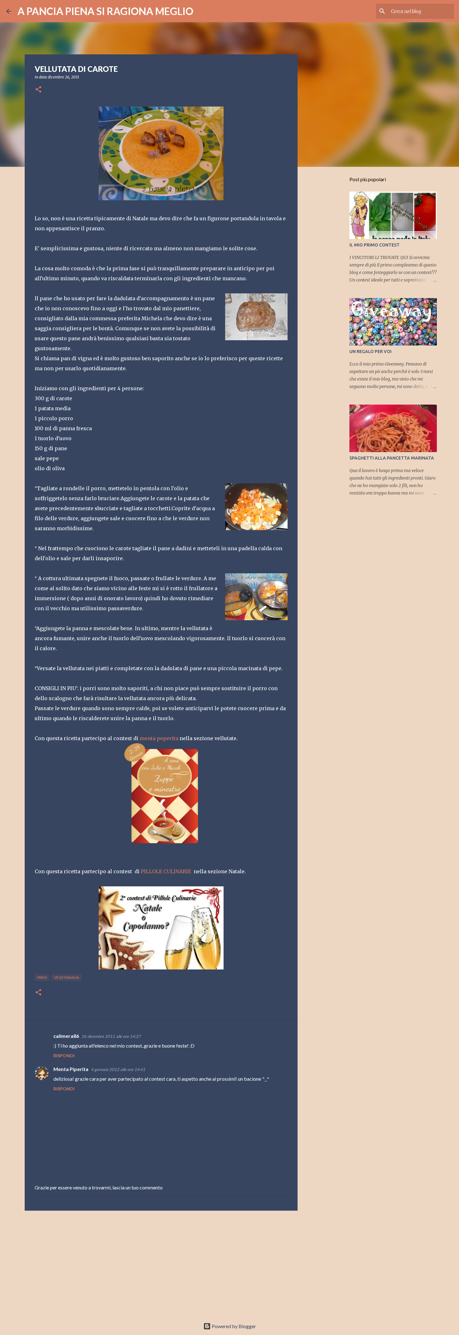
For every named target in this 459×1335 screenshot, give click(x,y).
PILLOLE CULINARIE (166, 871)
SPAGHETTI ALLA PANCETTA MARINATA (391, 458)
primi (42, 977)
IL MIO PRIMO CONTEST (374, 244)
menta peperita (159, 738)
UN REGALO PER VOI (370, 351)
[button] (38, 90)
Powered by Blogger (233, 1326)
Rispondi (64, 1055)
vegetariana (66, 977)
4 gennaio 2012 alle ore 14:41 (118, 1069)
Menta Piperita (70, 1069)
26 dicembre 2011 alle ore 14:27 (111, 1036)
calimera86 (66, 1036)
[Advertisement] (161, 1264)
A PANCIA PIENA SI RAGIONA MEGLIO (105, 11)
